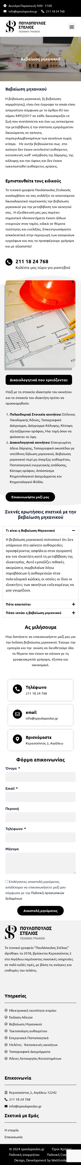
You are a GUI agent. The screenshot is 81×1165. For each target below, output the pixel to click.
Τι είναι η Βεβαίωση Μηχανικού (30, 530)
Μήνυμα (12, 849)
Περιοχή (12, 809)
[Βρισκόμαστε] (17, 739)
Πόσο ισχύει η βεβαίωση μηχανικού (33, 612)
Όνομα (11, 768)
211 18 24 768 (32, 261)
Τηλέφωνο (36, 687)
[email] (17, 714)
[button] (71, 27)
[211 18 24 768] (8, 262)
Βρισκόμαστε (39, 737)
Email (10, 788)
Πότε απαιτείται (18, 604)
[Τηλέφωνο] (17, 689)
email (31, 712)
